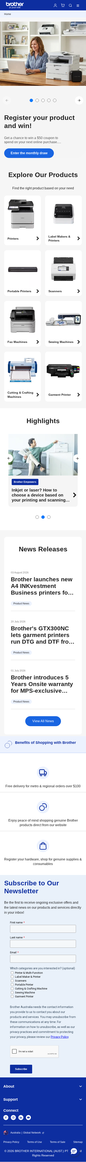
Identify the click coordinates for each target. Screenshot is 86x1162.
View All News (43, 721)
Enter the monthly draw (29, 153)
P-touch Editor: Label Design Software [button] (40, 492)
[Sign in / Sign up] (55, 5)
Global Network (32, 1132)
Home (7, 14)
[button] (79, 100)
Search (70, 5)
